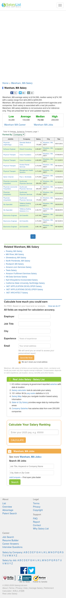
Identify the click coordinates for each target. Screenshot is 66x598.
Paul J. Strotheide (25, 177)
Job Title (9, 323)
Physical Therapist (9, 155)
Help (26, 588)
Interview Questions (12, 547)
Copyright (38, 510)
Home (5, 83)
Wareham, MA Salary (22, 83)
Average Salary (36, 588)
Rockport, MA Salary (15, 263)
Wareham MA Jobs (43, 124)
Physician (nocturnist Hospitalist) (10, 182)
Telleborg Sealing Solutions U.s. (25, 204)
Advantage (7, 510)
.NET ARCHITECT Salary (17, 292)
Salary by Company (12, 552)
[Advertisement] (33, 44)
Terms (36, 503)
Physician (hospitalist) (7, 193)
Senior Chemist (8, 177)
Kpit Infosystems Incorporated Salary (22, 279)
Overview (7, 506)
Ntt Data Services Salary (16, 276)
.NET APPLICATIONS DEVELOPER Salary (24, 289)
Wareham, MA (48, 142)
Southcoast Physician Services (26, 182)
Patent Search (9, 513)
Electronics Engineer (10, 215)
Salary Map (17, 396)
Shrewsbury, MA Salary (16, 257)
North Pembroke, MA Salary (18, 260)
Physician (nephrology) (7, 143)
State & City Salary (20, 402)
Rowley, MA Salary (14, 251)
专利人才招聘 (18, 590)
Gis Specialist (7, 204)
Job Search (8, 537)
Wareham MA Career (15, 124)
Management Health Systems (26, 171)
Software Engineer (9, 149)
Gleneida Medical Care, (25, 143)
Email (7, 345)
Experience (10, 338)
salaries (53, 384)
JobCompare (15, 477)
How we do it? (54, 306)
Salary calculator (19, 390)
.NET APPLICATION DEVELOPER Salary (24, 286)
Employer (9, 316)
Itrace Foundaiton (25, 155)
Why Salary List (41, 528)
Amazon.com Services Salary (18, 267)
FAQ (35, 518)
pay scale (31, 393)
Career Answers (10, 543)
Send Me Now (26, 357)
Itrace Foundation (25, 160)
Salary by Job (9, 560)
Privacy (36, 506)
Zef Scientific (24, 215)
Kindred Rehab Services (24, 166)
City (6, 331)
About (5, 588)
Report (36, 521)
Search (14, 482)
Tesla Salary (11, 270)
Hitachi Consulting (26, 149)
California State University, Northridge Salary (25, 283)
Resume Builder (10, 540)
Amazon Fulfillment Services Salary (21, 273)
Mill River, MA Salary (15, 254)
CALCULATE (17, 440)
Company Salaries (20, 408)
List (4, 503)
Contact (37, 525)
